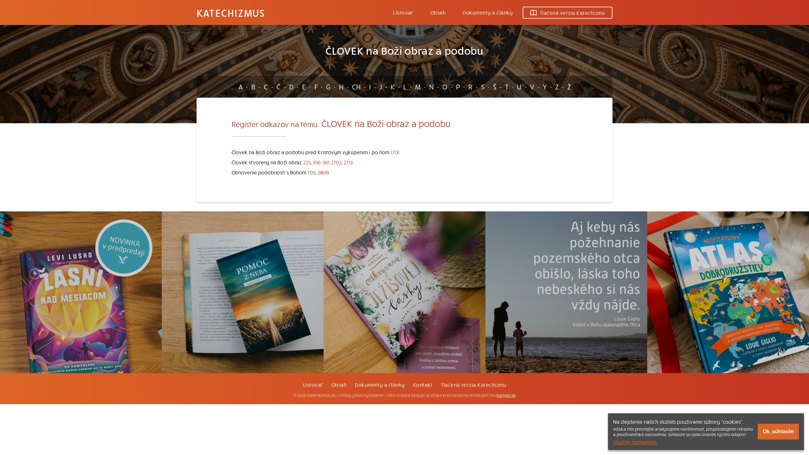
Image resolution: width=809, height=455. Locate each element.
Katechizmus (231, 12)
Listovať (403, 12)
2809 (323, 172)
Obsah (438, 12)
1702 (337, 162)
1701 (395, 152)
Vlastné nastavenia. (635, 442)
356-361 (321, 162)
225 (307, 162)
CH (356, 86)
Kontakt (423, 384)
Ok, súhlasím (778, 431)
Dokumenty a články (488, 12)
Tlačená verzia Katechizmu (572, 12)
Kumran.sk (506, 395)
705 (311, 172)
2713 (348, 162)
